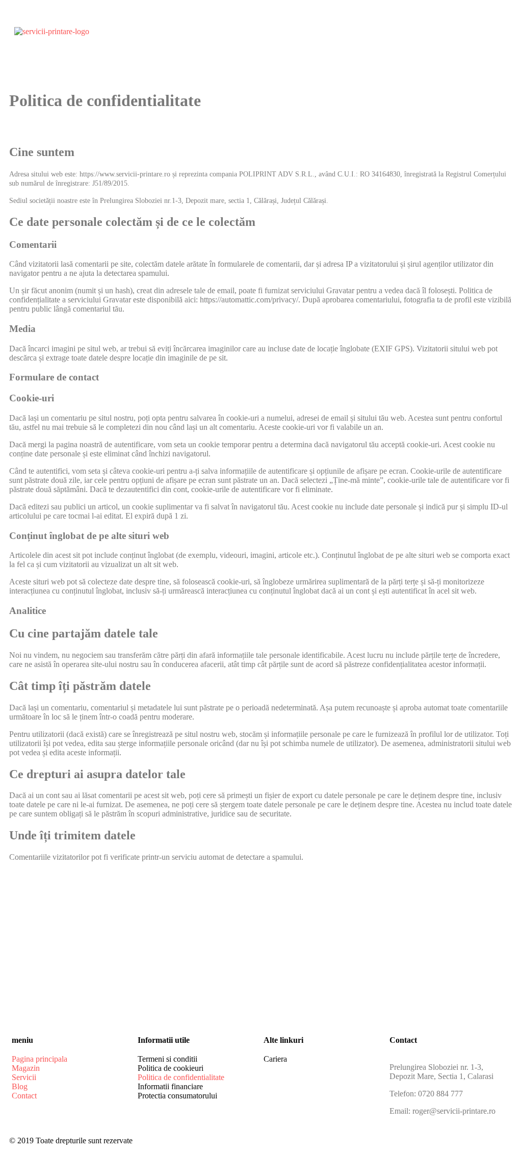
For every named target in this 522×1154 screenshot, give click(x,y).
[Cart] (443, 40)
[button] (411, 39)
